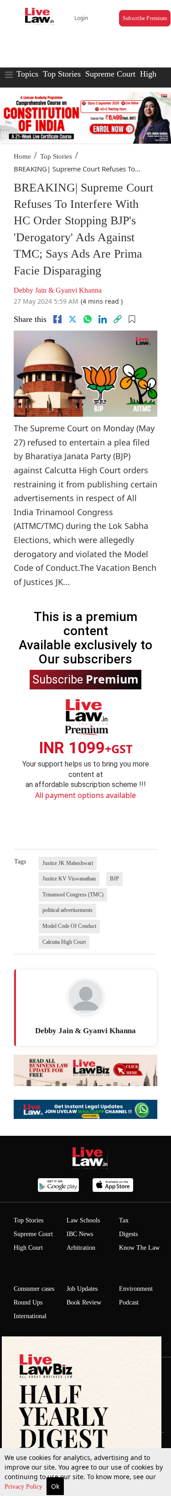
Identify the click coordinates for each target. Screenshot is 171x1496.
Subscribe (85, 679)
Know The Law (139, 1247)
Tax (124, 1220)
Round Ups (28, 1302)
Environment (136, 1288)
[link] (118, 319)
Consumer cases (34, 1288)
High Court (28, 1247)
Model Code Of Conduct (69, 926)
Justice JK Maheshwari (67, 863)
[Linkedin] (102, 319)
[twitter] (72, 319)
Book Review (84, 1302)
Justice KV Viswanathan (69, 878)
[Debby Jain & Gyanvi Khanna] (86, 997)
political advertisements (67, 910)
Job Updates (82, 1288)
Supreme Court (110, 73)
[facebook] (57, 319)
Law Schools (83, 1220)
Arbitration (81, 1247)
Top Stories (62, 73)
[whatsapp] (87, 319)
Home (22, 156)
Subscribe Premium (145, 18)
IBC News (80, 1234)
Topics (27, 73)
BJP (114, 878)
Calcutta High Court (64, 942)
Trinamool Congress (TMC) (73, 894)
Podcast (129, 1302)
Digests (128, 1234)
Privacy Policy (24, 1486)
